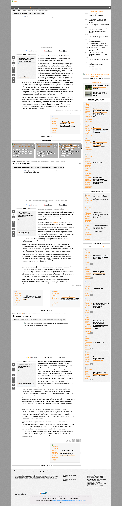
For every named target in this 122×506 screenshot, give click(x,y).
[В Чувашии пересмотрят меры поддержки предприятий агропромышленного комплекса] (88, 145)
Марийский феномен (24, 77)
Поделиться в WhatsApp (13, 71)
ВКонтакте (44, 493)
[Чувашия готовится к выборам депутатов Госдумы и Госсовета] (88, 217)
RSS (40, 493)
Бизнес (47, 8)
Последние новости (96, 11)
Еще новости (96, 69)
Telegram (42, 493)
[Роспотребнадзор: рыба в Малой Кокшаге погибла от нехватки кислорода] (88, 374)
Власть (32, 8)
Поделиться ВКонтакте (13, 57)
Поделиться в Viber (13, 75)
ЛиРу (46, 493)
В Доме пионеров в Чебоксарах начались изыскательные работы (26, 384)
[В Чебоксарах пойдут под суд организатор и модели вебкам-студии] (18, 298)
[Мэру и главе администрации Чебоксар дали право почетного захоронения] (88, 130)
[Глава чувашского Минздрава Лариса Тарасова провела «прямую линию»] (88, 358)
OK (61, 503)
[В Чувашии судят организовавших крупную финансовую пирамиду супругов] (88, 343)
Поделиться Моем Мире (13, 63)
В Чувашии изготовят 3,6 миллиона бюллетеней (24, 233)
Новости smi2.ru (96, 82)
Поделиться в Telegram (13, 78)
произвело (55, 222)
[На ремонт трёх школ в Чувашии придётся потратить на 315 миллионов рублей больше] (55, 298)
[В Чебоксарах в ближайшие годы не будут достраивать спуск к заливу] (88, 257)
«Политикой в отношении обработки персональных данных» (68, 500)
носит (46, 369)
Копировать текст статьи (13, 81)
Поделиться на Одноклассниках (13, 68)
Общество (39, 8)
